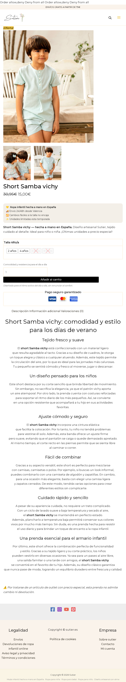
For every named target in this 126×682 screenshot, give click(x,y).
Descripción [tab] (20, 311)
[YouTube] (66, 609)
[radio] (12, 250)
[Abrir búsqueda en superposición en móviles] (110, 17)
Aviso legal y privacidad (18, 653)
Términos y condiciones (18, 657)
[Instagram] (59, 609)
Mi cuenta (108, 648)
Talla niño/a (11, 242)
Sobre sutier (107, 639)
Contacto (107, 644)
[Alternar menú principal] (119, 17)
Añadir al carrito (51, 279)
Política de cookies (63, 639)
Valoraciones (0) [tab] (72, 311)
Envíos (18, 639)
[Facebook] (52, 609)
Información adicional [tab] (44, 311)
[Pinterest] (73, 609)
